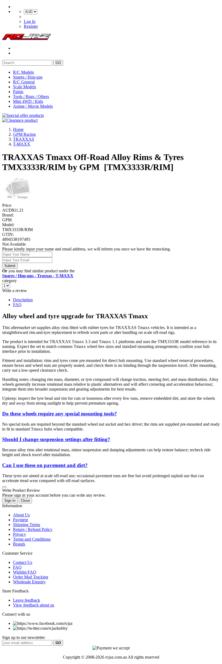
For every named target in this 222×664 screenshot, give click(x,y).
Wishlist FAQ (24, 572)
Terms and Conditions (32, 539)
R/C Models (23, 72)
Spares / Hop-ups (28, 77)
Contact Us (22, 562)
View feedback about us (33, 605)
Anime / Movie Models (33, 106)
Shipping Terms (26, 524)
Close (25, 501)
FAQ (17, 304)
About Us (21, 515)
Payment (20, 519)
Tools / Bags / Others (31, 96)
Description (23, 299)
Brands (19, 544)
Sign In (9, 501)
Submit (9, 266)
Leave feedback (26, 600)
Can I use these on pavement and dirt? (45, 465)
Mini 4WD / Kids (28, 101)
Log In (29, 21)
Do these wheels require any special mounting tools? (59, 413)
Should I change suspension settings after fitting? (56, 439)
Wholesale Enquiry (29, 582)
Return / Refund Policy (33, 529)
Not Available (14, 244)
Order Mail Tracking (30, 577)
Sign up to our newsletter (23, 637)
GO (58, 63)
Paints (18, 91)
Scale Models (24, 86)
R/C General (24, 82)
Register (31, 26)
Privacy (19, 534)
